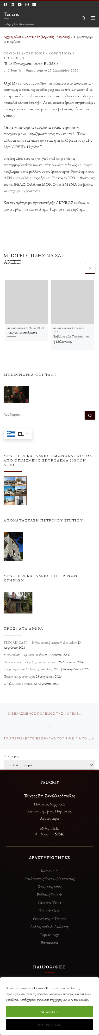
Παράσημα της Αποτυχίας (19, 676)
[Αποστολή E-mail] (34, 4)
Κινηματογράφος (50, 886)
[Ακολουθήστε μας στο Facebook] (5, 4)
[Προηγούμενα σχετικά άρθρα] (79, 268)
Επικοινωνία (49, 942)
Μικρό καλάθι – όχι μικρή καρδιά (23, 655)
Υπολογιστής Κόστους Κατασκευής (49, 878)
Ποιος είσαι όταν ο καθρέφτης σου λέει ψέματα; (30, 662)
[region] (49, 1006)
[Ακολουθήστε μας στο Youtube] (20, 4)
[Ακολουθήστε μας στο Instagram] (27, 4)
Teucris (16, 70)
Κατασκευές (49, 870)
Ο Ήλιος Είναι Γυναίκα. (18, 683)
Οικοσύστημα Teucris (49, 918)
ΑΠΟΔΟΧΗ (49, 1011)
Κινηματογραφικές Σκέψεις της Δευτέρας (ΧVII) (33, 669)
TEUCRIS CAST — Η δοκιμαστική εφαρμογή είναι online (40, 642)
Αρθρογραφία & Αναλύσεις (49, 926)
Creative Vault (49, 902)
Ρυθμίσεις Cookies (49, 1024)
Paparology (49, 934)
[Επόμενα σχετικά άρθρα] (90, 268)
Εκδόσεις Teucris (49, 894)
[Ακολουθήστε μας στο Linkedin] (12, 4)
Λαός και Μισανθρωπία (22, 332)
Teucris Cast (49, 910)
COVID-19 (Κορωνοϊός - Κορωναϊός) (47, 36)
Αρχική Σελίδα (13, 36)
